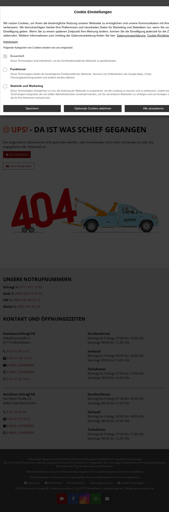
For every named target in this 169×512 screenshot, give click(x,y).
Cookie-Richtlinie (158, 35)
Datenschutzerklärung (131, 35)
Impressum (10, 41)
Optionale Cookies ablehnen (92, 108)
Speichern (32, 108)
